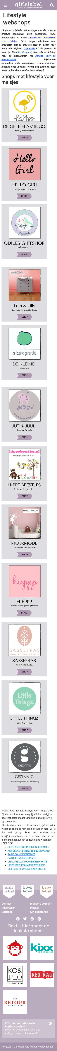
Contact (6, 903)
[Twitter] (25, 919)
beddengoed (24, 52)
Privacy (34, 907)
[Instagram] (32, 919)
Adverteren (8, 907)
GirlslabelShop (39, 911)
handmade (29, 48)
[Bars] (5, 5)
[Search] (51, 5)
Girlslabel (7, 911)
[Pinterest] (39, 919)
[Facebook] (18, 919)
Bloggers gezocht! (41, 903)
